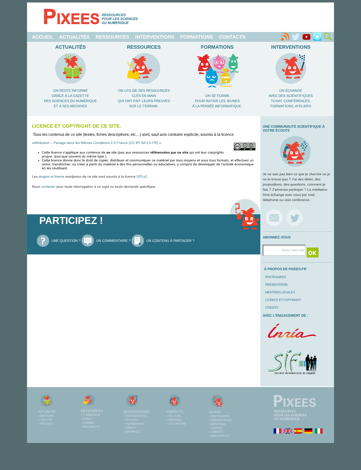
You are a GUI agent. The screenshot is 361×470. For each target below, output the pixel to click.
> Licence (216, 427)
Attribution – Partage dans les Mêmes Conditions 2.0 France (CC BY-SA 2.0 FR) (96, 143)
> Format (87, 422)
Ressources (112, 37)
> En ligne (173, 415)
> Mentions (217, 424)
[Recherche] (328, 37)
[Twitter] (296, 37)
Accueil (42, 37)
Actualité (47, 412)
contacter (48, 186)
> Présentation (220, 420)
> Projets (45, 423)
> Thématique (90, 414)
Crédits (271, 307)
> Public (87, 418)
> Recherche (90, 426)
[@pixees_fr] (294, 217)
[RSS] (285, 37)
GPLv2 (142, 176)
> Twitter (45, 419)
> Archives (46, 415)
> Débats (130, 427)
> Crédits (216, 431)
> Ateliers (131, 419)
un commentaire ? (113, 241)
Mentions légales (280, 292)
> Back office (219, 435)
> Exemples (132, 431)
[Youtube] (306, 37)
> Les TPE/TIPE (176, 423)
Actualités (74, 37)
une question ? (66, 241)
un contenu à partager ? (170, 241)
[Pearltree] (317, 37)
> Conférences (135, 415)
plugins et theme (51, 176)
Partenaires (275, 277)
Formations (196, 37)
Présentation (276, 284)
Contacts (232, 37)
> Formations (134, 423)
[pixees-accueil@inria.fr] (274, 217)
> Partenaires (219, 416)
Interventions (154, 37)
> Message (173, 419)
